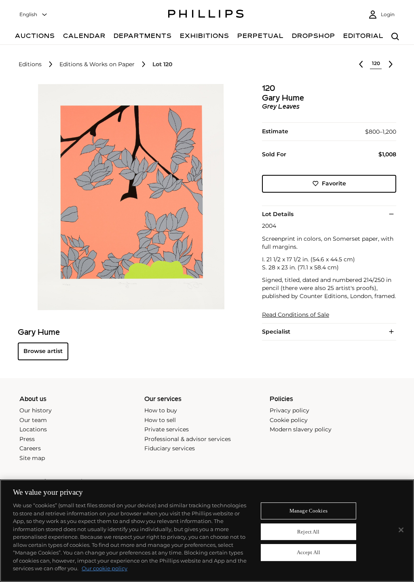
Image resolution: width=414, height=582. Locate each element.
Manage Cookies (308, 511)
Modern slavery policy (301, 429)
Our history (35, 410)
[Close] (401, 530)
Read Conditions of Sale (295, 314)
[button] (128, 197)
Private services (166, 429)
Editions (30, 64)
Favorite (334, 183)
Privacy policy (289, 410)
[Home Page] (206, 15)
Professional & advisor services (187, 439)
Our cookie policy (104, 568)
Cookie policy (289, 420)
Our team (33, 420)
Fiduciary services (169, 448)
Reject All (308, 532)
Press (27, 439)
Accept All (308, 553)
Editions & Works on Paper (97, 64)
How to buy (160, 410)
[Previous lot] (361, 64)
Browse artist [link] (43, 351)
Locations (33, 429)
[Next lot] (390, 64)
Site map (32, 458)
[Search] (395, 36)
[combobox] (33, 14)
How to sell (160, 420)
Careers (30, 448)
